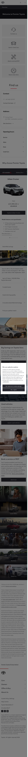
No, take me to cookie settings (14, 386)
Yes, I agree (14, 389)
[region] (14, 378)
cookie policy (6, 381)
